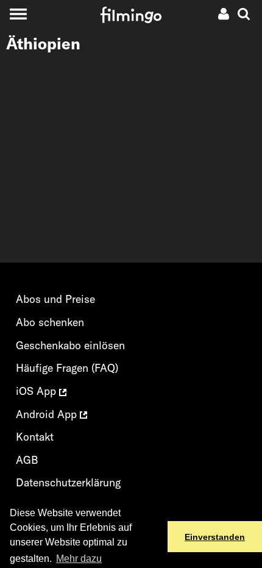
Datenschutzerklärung (68, 482)
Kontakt (35, 437)
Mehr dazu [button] (79, 558)
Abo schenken (50, 322)
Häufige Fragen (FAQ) (67, 368)
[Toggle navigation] (18, 13)
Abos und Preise (55, 299)
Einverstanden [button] (215, 537)
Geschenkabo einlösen (70, 345)
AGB (27, 460)
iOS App (37, 391)
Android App (48, 414)
